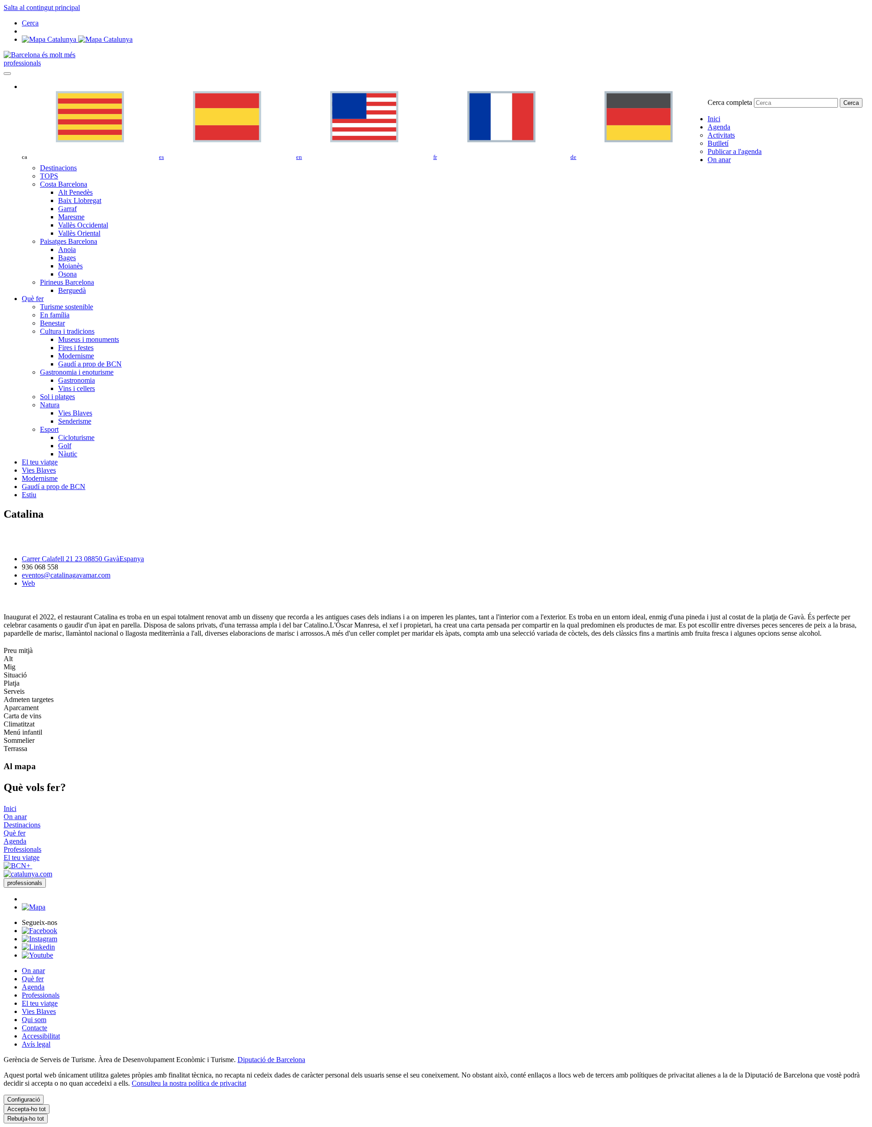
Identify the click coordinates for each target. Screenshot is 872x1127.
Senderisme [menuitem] (74, 421)
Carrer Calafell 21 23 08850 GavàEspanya (83, 559)
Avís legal (36, 1044)
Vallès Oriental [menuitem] (79, 233)
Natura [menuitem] (49, 405)
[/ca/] (39, 55)
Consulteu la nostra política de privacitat (189, 1083)
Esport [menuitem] (49, 429)
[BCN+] (18, 866)
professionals (22, 63)
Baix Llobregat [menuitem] (79, 200)
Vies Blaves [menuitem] (75, 413)
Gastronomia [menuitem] (76, 380)
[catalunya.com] (28, 874)
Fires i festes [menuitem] (76, 347)
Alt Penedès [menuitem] (75, 192)
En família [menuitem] (54, 315)
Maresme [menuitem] (71, 217)
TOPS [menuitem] (49, 176)
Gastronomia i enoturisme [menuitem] (77, 372)
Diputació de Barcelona (271, 1059)
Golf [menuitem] (64, 446)
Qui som (34, 1019)
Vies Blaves (39, 1011)
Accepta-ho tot (26, 1109)
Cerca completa (730, 102)
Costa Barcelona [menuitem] (63, 184)
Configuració (23, 1099)
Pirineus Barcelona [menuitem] (67, 282)
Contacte (34, 1028)
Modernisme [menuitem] (76, 356)
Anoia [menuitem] (67, 249)
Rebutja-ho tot (25, 1118)
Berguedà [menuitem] (72, 290)
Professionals (40, 995)
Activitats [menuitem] (721, 135)
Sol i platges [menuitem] (57, 396)
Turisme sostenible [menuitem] (66, 307)
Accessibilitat (41, 1036)
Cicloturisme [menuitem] (76, 437)
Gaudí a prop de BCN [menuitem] (90, 364)
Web (28, 583)
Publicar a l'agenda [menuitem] (735, 151)
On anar (33, 970)
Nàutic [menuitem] (67, 454)
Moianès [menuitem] (70, 266)
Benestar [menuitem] (52, 323)
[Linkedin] (38, 947)
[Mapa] (77, 39)
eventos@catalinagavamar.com (66, 575)
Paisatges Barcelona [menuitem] (68, 241)
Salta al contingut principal (42, 7)
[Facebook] (39, 930)
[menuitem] (714, 119)
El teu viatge (40, 1003)
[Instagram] (39, 939)
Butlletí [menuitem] (718, 143)
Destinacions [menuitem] (58, 168)
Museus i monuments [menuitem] (88, 339)
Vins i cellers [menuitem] (76, 388)
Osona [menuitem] (67, 274)
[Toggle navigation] (7, 73)
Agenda (33, 987)
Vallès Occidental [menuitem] (83, 225)
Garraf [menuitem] (67, 209)
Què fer (33, 979)
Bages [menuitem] (67, 258)
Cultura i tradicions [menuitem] (67, 331)
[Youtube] (37, 955)
